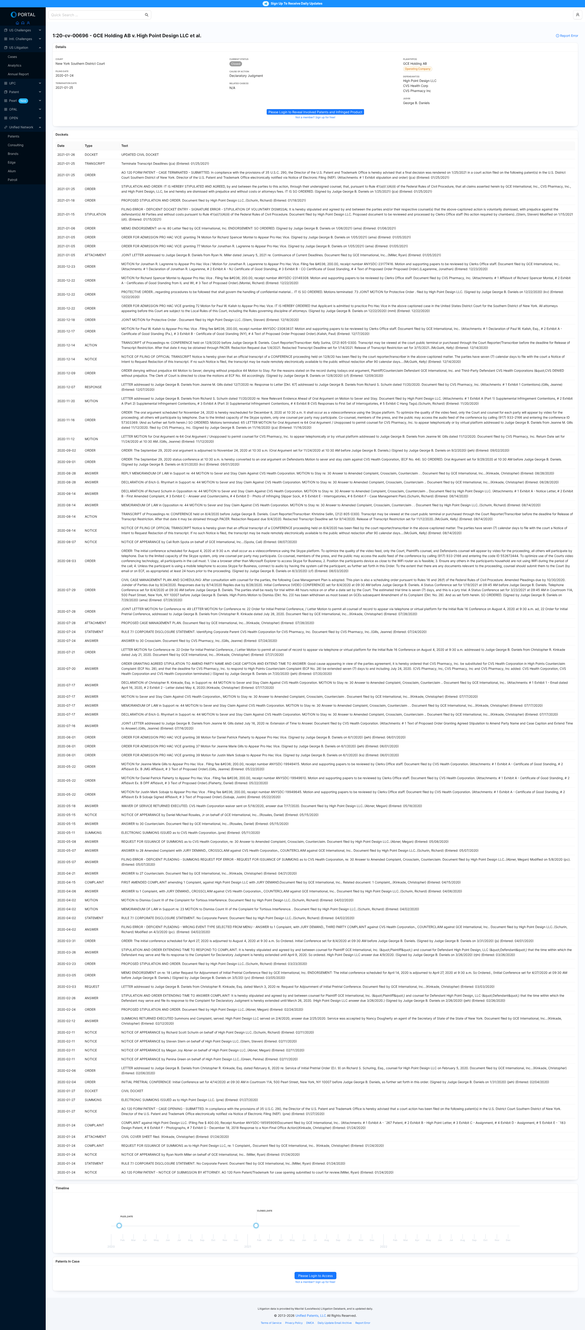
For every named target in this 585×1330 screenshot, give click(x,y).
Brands (13, 154)
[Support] (23, 23)
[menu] (23, 74)
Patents (13, 136)
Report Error (569, 36)
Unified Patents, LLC (310, 1315)
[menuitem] (22, 30)
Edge (12, 162)
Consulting (16, 145)
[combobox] (97, 15)
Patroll (12, 180)
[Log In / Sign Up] (28, 23)
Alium (12, 171)
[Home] (17, 23)
